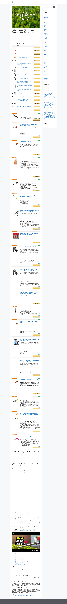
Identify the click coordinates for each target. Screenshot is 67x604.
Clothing (45, 29)
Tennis (45, 71)
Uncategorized (46, 78)
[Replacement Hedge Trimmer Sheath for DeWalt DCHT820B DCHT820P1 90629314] (15, 47)
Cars (45, 25)
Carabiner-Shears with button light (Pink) (26, 436)
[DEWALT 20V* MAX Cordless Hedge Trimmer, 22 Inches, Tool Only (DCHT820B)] (15, 60)
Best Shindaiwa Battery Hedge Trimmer (20, 560)
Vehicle (45, 79)
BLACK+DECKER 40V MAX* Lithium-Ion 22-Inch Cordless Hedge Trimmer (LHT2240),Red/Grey (29, 380)
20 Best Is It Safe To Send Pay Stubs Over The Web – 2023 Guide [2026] (49, 94)
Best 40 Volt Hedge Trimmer (18, 563)
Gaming (45, 47)
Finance (45, 38)
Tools (45, 75)
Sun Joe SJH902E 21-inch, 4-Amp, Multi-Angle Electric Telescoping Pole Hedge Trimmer (29, 196)
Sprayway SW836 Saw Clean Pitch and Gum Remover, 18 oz (29, 308)
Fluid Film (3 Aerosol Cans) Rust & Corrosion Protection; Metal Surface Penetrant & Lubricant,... (29, 234)
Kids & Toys (46, 55)
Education (45, 33)
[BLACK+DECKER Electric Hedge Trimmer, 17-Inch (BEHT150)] (15, 54)
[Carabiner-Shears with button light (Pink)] (15, 110)
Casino (45, 26)
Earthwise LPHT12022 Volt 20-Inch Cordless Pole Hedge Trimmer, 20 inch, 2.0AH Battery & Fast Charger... (29, 361)
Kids (45, 54)
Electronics (46, 34)
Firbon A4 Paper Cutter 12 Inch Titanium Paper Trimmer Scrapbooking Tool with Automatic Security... (29, 247)
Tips (45, 74)
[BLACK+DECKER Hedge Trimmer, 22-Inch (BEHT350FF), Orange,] (15, 90)
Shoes (45, 67)
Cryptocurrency (46, 30)
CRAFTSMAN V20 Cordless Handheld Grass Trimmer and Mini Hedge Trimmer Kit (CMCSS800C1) (29, 125)
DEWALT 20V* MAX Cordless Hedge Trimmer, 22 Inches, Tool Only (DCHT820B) (29, 181)
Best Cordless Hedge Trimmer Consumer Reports (21, 556)
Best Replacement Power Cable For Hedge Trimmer (22, 561)
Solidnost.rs (35, 602)
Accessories (46, 14)
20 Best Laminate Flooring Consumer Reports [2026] (19, 596)
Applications (46, 16)
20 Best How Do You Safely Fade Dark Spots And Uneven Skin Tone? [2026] (49, 87)
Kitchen (45, 57)
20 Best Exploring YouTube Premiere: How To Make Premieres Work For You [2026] (49, 113)
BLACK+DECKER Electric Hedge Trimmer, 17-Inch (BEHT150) (28, 142)
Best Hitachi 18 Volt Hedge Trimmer (19, 558)
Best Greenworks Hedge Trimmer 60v (20, 564)
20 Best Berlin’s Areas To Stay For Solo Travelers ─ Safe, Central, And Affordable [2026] (49, 100)
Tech (45, 70)
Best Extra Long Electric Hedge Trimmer (20, 559)
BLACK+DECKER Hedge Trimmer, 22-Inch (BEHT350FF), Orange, (29, 322)
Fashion (45, 37)
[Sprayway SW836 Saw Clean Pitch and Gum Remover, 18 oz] (15, 86)
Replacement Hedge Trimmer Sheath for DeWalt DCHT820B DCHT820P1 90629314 (28, 115)
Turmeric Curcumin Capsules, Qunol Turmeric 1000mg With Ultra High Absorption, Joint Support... (29, 159)
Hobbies (45, 51)
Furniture (45, 42)
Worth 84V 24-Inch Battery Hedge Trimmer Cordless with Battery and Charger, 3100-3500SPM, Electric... (29, 211)
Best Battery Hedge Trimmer (18, 557)
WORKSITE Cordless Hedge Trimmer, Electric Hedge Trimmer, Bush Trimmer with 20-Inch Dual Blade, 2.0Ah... (29, 414)
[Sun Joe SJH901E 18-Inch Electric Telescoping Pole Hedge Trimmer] (15, 103)
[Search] (54, 7)
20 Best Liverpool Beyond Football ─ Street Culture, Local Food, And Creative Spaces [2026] (49, 91)
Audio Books (46, 17)
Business (45, 22)
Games (45, 46)
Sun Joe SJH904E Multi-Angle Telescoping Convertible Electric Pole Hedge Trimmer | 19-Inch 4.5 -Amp (29, 293)
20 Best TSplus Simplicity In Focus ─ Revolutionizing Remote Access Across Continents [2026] (49, 110)
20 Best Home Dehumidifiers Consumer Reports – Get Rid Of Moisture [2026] (23, 595)
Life (45, 59)
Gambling (45, 45)
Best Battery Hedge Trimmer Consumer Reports (21, 555)
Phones (45, 63)
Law (45, 58)
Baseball (45, 18)
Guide (45, 49)
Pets (45, 62)
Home (13, 594)
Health (45, 50)
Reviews (45, 66)
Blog (45, 21)
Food (45, 41)
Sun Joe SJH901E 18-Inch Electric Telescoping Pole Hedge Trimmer (29, 398)
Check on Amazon (37, 47)
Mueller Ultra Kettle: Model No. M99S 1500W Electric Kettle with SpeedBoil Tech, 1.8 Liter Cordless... (30, 340)
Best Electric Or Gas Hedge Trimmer (19, 562)
